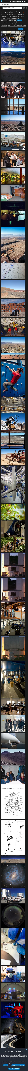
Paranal (19, 20)
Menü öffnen (5, 4)
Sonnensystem (19, 23)
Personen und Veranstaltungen (8, 22)
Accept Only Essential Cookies (18, 1065)
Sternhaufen (4, 25)
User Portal (18, 1)
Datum (25, 29)
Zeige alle (3, 14)
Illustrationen (4, 20)
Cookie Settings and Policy (14, 1068)
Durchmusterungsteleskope (19, 25)
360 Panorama (10, 14)
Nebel (15, 20)
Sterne (9, 25)
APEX (19, 14)
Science (13, 1)
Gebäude (19, 22)
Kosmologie (3, 16)
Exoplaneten (21, 16)
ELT (8, 16)
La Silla (11, 20)
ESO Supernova (13, 16)
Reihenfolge (21, 29)
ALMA (15, 14)
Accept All (6, 1065)
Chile (22, 14)
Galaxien (9, 18)
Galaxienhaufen (15, 18)
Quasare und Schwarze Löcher (8, 23)
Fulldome (3, 18)
